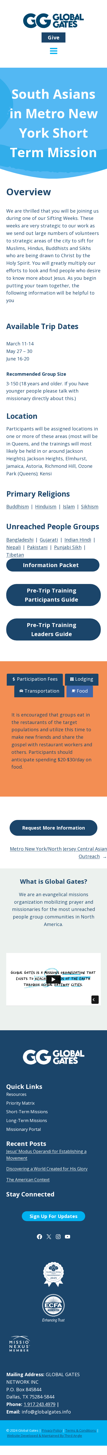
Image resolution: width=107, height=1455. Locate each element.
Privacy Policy (52, 1430)
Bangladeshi (20, 540)
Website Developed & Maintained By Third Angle (44, 1435)
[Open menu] (53, 55)
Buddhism (17, 506)
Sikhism (89, 506)
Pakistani (37, 547)
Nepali (13, 547)
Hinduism (45, 506)
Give (53, 37)
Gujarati (49, 540)
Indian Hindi (77, 540)
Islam (69, 506)
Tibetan (15, 555)
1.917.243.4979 (39, 1404)
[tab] (35, 679)
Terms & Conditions (80, 1430)
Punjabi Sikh (68, 547)
